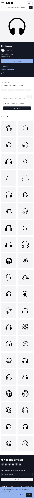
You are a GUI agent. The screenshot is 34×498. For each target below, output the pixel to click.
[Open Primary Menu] (2, 3)
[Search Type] (4, 7)
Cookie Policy (18, 489)
